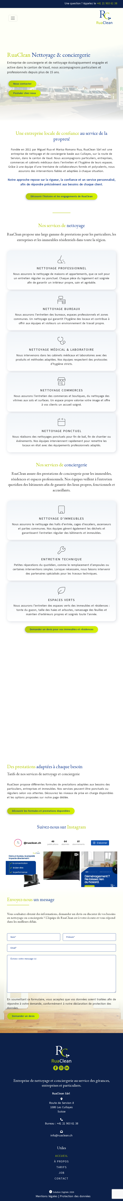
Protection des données (75, 1196)
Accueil (61, 1156)
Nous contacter (22, 84)
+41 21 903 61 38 (107, 3)
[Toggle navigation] (12, 18)
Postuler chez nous (24, 93)
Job (62, 1173)
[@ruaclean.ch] (18, 843)
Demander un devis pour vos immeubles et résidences (61, 629)
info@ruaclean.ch (61, 1135)
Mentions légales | (47, 1196)
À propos (61, 1161)
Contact (61, 1178)
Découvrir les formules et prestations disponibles (41, 811)
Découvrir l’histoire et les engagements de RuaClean (62, 196)
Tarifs (61, 1167)
